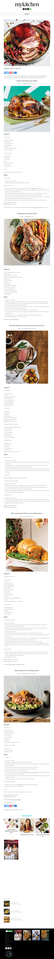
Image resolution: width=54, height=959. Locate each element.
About (6, 933)
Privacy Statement (7, 939)
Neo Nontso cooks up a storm (27, 834)
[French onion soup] (7, 904)
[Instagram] (24, 9)
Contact (7, 937)
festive (12, 809)
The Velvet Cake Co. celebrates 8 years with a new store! (11, 831)
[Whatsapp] (30, 9)
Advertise (7, 935)
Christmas (8, 809)
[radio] (4, 803)
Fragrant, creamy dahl (15, 911)
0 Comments (19, 904)
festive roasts (17, 809)
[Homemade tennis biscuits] (7, 920)
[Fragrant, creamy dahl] (7, 912)
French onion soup (15, 903)
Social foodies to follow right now (42, 835)
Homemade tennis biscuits (16, 919)
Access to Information (8, 945)
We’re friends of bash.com (9, 942)
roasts (21, 809)
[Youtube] (26, 9)
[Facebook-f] (28, 9)
